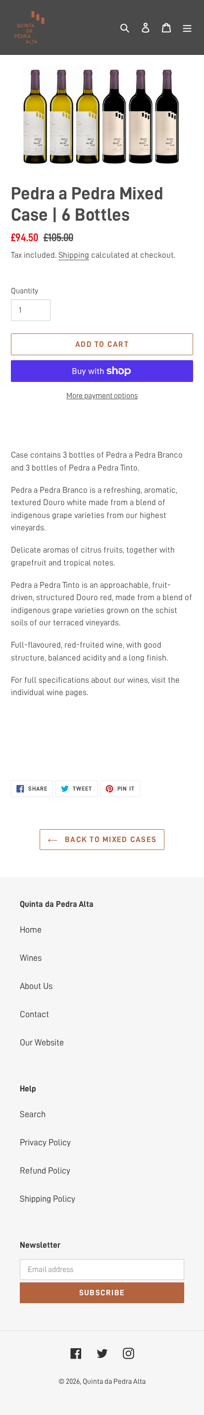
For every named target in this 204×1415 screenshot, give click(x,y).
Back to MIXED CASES (109, 840)
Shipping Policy (47, 1198)
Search (33, 1114)
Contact (34, 1014)
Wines (31, 957)
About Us (36, 986)
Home (31, 929)
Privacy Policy (45, 1142)
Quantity (24, 291)
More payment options (102, 396)
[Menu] (187, 27)
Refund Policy (45, 1170)
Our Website (42, 1042)
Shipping (73, 255)
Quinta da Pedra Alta (114, 1381)
